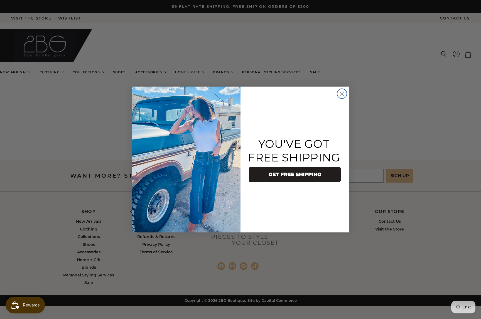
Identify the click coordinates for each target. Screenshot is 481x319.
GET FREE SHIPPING (295, 174)
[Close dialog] (342, 94)
